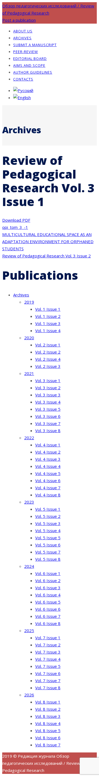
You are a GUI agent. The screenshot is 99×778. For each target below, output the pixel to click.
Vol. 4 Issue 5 (48, 473)
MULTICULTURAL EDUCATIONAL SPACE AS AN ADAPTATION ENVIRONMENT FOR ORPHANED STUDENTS (48, 241)
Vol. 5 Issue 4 (48, 530)
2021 (29, 373)
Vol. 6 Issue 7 (48, 616)
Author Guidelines (32, 72)
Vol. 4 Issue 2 (48, 452)
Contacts (23, 79)
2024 (29, 566)
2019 (29, 302)
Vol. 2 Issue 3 (48, 366)
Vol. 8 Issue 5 (48, 730)
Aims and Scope (29, 65)
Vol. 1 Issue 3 (48, 323)
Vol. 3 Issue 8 (48, 430)
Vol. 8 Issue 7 (48, 745)
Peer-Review (25, 51)
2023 (29, 502)
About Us (22, 31)
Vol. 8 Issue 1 (48, 702)
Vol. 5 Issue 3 (48, 523)
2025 (29, 630)
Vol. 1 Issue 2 (48, 316)
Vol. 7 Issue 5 (48, 666)
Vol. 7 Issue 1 (48, 637)
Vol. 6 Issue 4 (48, 595)
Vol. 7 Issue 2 (48, 645)
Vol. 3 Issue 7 (48, 423)
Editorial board (30, 58)
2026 (29, 695)
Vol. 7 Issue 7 (48, 680)
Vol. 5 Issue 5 (48, 537)
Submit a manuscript (35, 44)
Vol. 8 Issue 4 (48, 723)
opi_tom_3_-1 (15, 227)
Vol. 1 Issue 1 (48, 309)
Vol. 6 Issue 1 (48, 573)
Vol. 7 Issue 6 (48, 673)
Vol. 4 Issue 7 (48, 487)
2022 (29, 437)
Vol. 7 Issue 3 (48, 652)
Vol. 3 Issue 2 (48, 387)
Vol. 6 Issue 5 (48, 602)
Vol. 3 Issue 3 (48, 395)
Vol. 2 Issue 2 (48, 352)
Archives (22, 37)
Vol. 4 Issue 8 (48, 495)
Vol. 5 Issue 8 (48, 559)
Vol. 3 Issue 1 (48, 380)
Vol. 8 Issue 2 (48, 709)
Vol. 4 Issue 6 (48, 480)
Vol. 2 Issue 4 (48, 359)
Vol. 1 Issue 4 (48, 330)
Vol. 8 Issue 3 (48, 716)
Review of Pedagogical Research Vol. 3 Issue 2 (46, 256)
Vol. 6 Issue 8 (48, 623)
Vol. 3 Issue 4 (48, 402)
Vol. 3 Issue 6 (48, 416)
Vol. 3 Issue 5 (48, 409)
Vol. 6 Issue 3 (48, 587)
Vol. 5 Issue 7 (48, 552)
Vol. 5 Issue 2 (48, 516)
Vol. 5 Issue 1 (48, 509)
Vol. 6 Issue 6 (48, 609)
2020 (29, 337)
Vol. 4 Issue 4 (48, 466)
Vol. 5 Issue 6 (48, 545)
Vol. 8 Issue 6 (48, 737)
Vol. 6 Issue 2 (48, 580)
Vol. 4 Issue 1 (48, 445)
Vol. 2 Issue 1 (48, 345)
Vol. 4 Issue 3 (48, 459)
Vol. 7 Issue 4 (48, 659)
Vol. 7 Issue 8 (48, 687)
